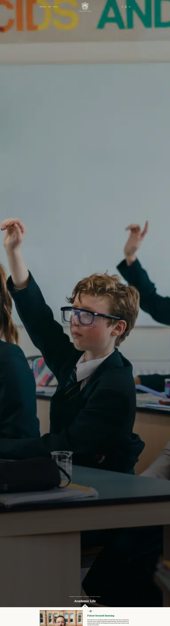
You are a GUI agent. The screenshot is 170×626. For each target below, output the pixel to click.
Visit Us (55, 6)
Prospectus (43, 6)
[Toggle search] (122, 6)
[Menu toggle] (129, 6)
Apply (49, 6)
